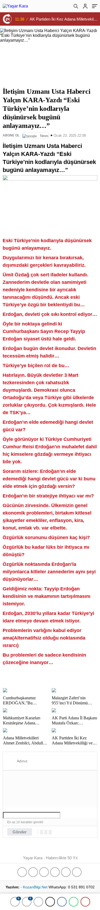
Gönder (20, 832)
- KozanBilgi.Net (35, 887)
